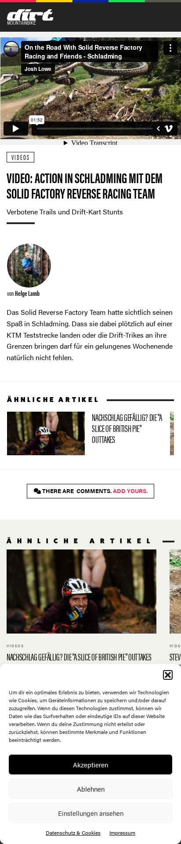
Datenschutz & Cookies (73, 833)
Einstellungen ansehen (90, 813)
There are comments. (94, 491)
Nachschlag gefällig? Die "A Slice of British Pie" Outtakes (85, 433)
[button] (167, 675)
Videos (20, 157)
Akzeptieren (90, 764)
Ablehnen (91, 788)
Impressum (122, 833)
